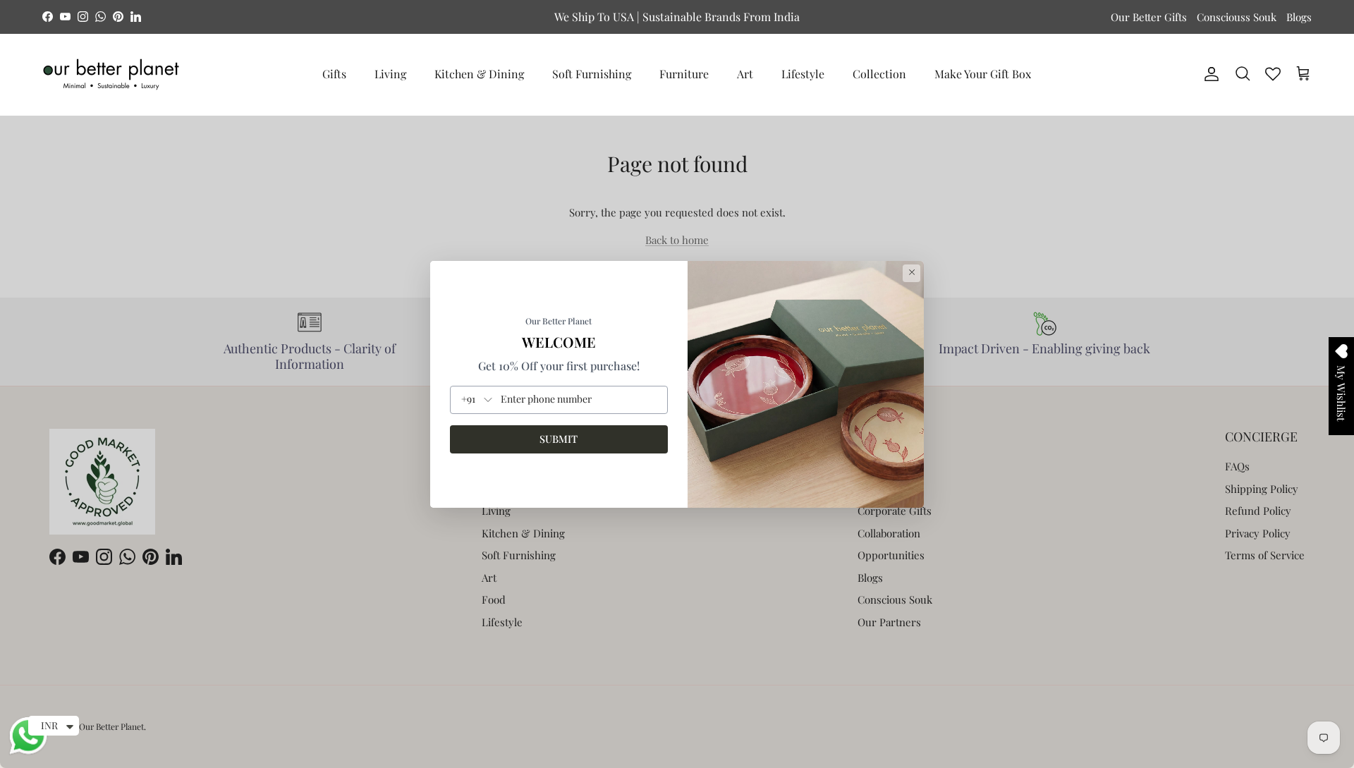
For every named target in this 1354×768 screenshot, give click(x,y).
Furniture (684, 73)
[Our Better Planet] (111, 74)
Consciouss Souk (1236, 17)
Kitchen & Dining (479, 73)
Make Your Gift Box (982, 73)
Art (745, 73)
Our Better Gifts (1149, 17)
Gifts (334, 73)
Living (390, 73)
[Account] (1208, 74)
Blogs (1299, 17)
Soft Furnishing (591, 73)
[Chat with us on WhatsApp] (28, 752)
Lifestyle (802, 73)
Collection (879, 73)
